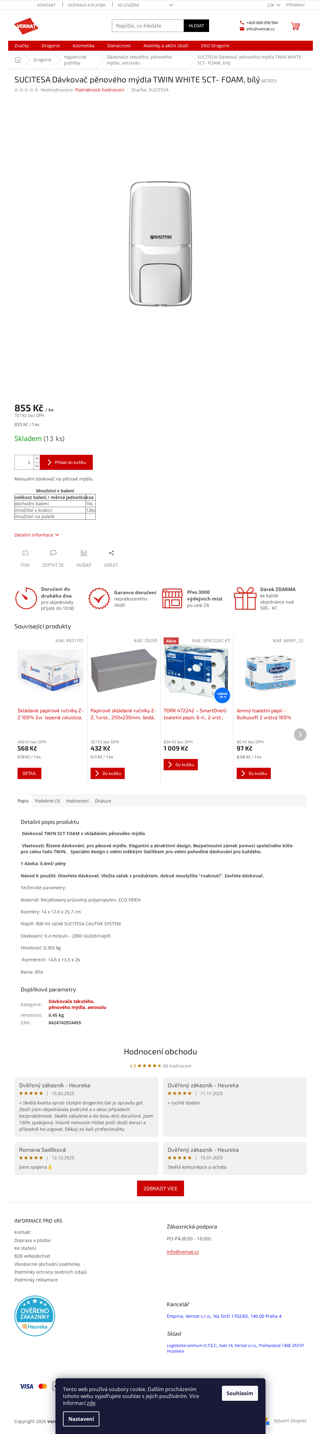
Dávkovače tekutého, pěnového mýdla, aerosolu (77, 1004)
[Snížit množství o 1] (37, 466)
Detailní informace (33, 535)
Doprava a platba (86, 5)
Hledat (196, 25)
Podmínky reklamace (36, 1280)
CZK (271, 5)
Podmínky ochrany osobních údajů (50, 1272)
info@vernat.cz (183, 1252)
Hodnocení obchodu (160, 1051)
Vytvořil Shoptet (290, 1421)
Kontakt (46, 5)
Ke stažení (128, 5)
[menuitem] (21, 46)
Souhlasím (240, 1393)
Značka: (150, 90)
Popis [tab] (23, 801)
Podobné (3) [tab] (47, 801)
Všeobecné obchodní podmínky (47, 1264)
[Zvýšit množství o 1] (37, 458)
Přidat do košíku (70, 462)
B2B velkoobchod (32, 1256)
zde (91, 1403)
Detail (29, 773)
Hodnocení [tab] (77, 801)
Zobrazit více (160, 1188)
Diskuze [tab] (103, 801)
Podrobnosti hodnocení (99, 90)
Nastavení (81, 1419)
